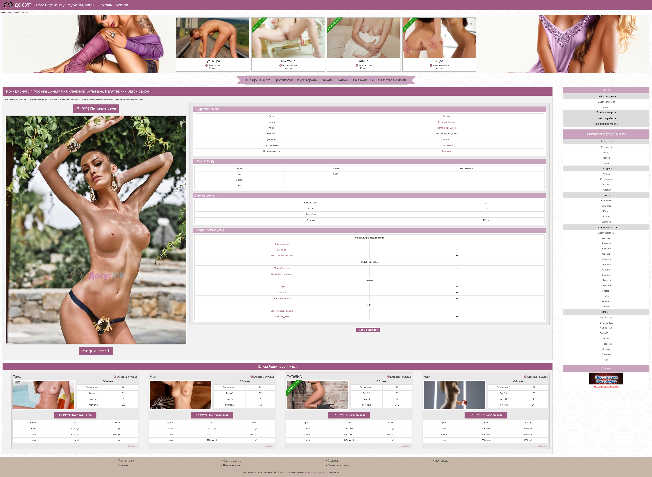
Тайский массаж (282, 268)
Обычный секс (282, 244)
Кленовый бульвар (447, 122)
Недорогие (606, 344)
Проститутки (283, 80)
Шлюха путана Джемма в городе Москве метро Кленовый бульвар (113, 99)
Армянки (606, 243)
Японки (606, 306)
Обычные (606, 184)
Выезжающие (363, 80)
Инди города (307, 80)
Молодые (606, 152)
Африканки (606, 248)
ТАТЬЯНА (294, 376)
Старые (606, 163)
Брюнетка (606, 206)
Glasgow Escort (258, 80)
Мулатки (606, 280)
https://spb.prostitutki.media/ (606, 386)
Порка (282, 287)
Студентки (606, 147)
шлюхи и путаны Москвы (317, 472)
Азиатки (606, 238)
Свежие (327, 80)
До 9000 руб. (606, 333)
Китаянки (606, 269)
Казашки (606, 259)
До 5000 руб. (606, 328)
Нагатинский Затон (446, 128)
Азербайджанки (606, 233)
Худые (606, 174)
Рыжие (446, 139)
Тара (17, 376)
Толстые (606, 189)
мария (428, 376)
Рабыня (282, 292)
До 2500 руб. (606, 323)
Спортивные (446, 145)
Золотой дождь (282, 317)
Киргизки (606, 264)
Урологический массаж (282, 274)
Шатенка (606, 221)
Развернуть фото (94, 351)
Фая (153, 376)
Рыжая (606, 216)
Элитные (606, 354)
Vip (606, 359)
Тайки (606, 296)
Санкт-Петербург (606, 102)
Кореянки (606, 275)
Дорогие (606, 349)
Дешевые (606, 338)
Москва (446, 116)
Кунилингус (282, 250)
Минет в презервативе (282, 255)
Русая (606, 211)
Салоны (343, 80)
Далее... (132, 446)
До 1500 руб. (606, 317)
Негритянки (606, 285)
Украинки (606, 301)
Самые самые (232, 460)
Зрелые (606, 158)
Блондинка (606, 200)
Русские (606, 291)
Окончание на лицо (282, 298)
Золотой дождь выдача (282, 311)
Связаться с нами (392, 80)
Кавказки (446, 151)
